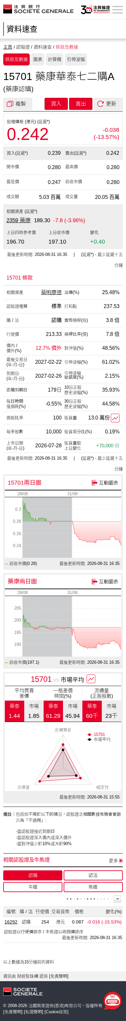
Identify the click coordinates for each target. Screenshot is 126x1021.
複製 (21, 104)
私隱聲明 (33, 1011)
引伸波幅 (76, 59)
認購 (32, 875)
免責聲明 (58, 976)
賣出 (81, 104)
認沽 (93, 875)
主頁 (7, 47)
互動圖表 (108, 483)
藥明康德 (51, 292)
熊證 (93, 886)
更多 (113, 860)
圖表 (37, 59)
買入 (56, 104)
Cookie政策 (56, 1011)
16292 (11, 921)
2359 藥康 (18, 220)
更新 (111, 104)
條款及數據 (16, 59)
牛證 (32, 886)
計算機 (54, 59)
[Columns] (117, 899)
